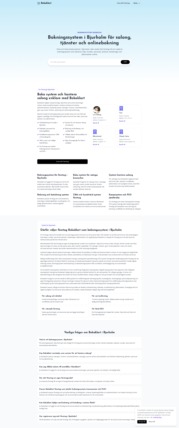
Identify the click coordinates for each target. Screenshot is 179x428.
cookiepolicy (157, 417)
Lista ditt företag (123, 3)
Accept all (142, 421)
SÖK (125, 62)
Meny (136, 3)
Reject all (152, 421)
